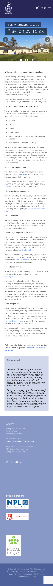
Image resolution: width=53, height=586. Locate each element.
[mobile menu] (49, 8)
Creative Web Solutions (26, 576)
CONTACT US (9, 186)
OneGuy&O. (26, 250)
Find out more (21, 259)
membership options (13, 321)
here (25, 228)
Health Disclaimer (25, 574)
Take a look (23, 174)
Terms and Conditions (29, 571)
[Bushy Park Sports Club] (8, 8)
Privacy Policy (12, 571)
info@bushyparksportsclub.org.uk (20, 441)
